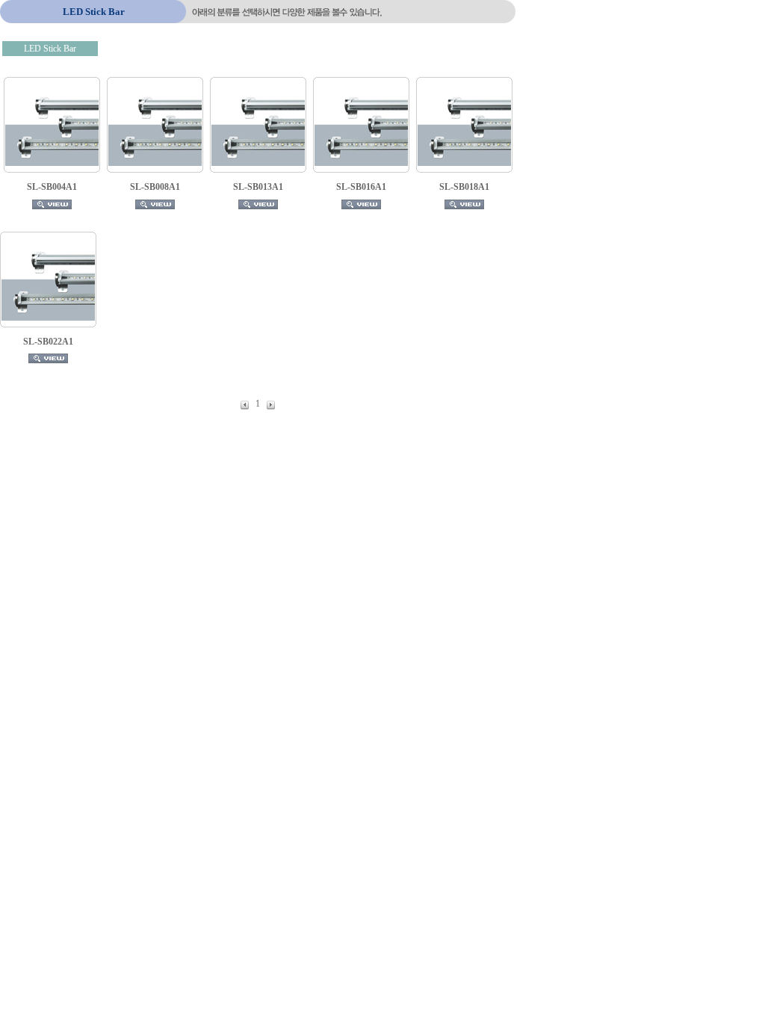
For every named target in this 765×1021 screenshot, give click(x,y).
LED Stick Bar (50, 48)
